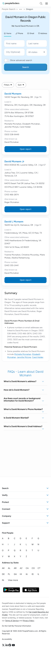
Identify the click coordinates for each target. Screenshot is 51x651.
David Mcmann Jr (14, 161)
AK (3, 568)
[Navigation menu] (46, 3)
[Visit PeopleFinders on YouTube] (13, 645)
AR (15, 568)
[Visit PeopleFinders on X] (3, 645)
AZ (21, 568)
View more (13, 580)
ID (33, 574)
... (20, 9)
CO (33, 568)
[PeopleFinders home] (11, 3)
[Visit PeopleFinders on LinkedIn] (7, 645)
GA (15, 574)
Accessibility (7, 639)
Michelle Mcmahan (22, 354)
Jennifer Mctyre (24, 357)
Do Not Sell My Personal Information (16, 626)
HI (21, 574)
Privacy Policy (28, 620)
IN (3, 580)
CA (27, 568)
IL (38, 574)
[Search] (41, 4)
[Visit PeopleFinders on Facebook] (10, 645)
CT (39, 568)
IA (27, 574)
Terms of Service (12, 620)
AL (9, 568)
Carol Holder (37, 357)
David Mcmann (12, 93)
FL (9, 574)
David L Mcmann (13, 221)
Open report (25, 149)
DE (3, 574)
